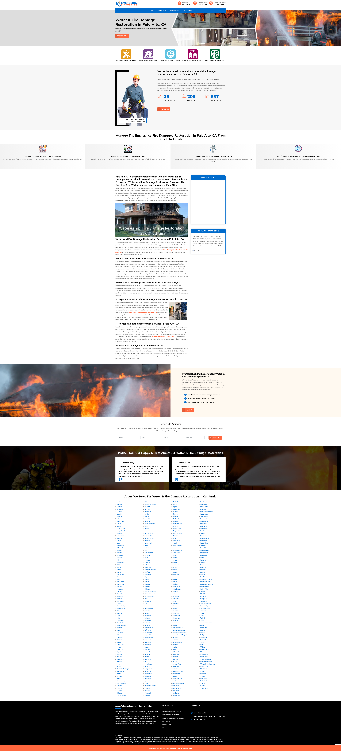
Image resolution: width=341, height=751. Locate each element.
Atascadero (120, 536)
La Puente (148, 620)
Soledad (202, 570)
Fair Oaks (147, 516)
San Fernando (176, 695)
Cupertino (120, 652)
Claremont (120, 628)
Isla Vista (147, 606)
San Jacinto (204, 507)
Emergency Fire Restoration (171, 711)
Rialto (174, 649)
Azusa (118, 543)
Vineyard (203, 640)
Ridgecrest (175, 654)
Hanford (147, 572)
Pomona (175, 620)
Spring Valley (204, 589)
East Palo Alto (121, 683)
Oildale (174, 567)
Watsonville (204, 654)
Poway (174, 625)
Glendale (147, 560)
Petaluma (175, 603)
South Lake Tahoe (206, 579)
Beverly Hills (120, 574)
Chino (118, 618)
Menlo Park (176, 502)
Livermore (148, 659)
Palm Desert (176, 586)
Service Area (174, 10)
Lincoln (147, 657)
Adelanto (119, 502)
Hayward (147, 577)
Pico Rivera (175, 606)
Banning (119, 550)
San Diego (175, 690)
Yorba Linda (203, 681)
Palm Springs (176, 589)
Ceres (118, 611)
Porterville (175, 623)
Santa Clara (203, 540)
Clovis (118, 630)
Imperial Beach (149, 596)
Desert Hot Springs (123, 669)
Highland (147, 586)
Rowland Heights (177, 671)
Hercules (147, 582)
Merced (174, 504)
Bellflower (120, 565)
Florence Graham (150, 524)
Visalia (202, 642)
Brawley (119, 577)
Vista (202, 644)
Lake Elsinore (149, 637)
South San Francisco (206, 584)
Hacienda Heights (150, 570)
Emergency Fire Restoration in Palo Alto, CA (192, 61)
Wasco (202, 652)
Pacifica (175, 584)
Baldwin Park (121, 548)
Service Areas (166, 724)
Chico (118, 615)
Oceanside (175, 565)
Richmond (175, 652)
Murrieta (175, 536)
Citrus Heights (121, 625)
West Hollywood (205, 659)
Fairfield (147, 519)
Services (161, 10)
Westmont (203, 669)
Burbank (119, 586)
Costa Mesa (120, 644)
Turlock (202, 618)
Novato (174, 557)
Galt (146, 550)
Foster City (148, 536)
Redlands (175, 640)
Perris (174, 601)
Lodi (146, 661)
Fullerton (147, 548)
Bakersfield (120, 545)
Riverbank (175, 657)
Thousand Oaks (205, 608)
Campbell (120, 596)
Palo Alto (175, 594)
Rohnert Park (176, 664)
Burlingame (120, 589)
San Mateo (203, 524)
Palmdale (175, 591)
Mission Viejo (176, 509)
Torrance (203, 611)
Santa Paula (204, 553)
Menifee (147, 695)
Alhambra (119, 507)
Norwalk (175, 555)
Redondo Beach (177, 642)
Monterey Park (177, 524)
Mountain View (177, 533)
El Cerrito (119, 693)
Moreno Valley (176, 528)
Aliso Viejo (120, 509)
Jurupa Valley (149, 608)
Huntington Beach (150, 591)
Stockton (203, 594)
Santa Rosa (203, 555)
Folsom (147, 528)
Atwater (119, 538)
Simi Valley (203, 567)
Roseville (175, 669)
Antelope (119, 516)
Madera (147, 683)
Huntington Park (150, 594)
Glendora (147, 562)
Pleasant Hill (176, 615)
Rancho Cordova (177, 628)
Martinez (147, 690)
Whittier (202, 671)
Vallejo (202, 635)
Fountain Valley (149, 538)
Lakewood (148, 642)
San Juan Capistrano (206, 511)
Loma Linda (148, 664)
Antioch (119, 519)
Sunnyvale (203, 599)
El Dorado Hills (121, 695)
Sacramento (176, 673)
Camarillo (119, 594)
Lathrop (147, 647)
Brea (118, 579)
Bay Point (120, 555)
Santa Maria (204, 548)
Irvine (146, 603)
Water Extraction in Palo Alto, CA (148, 60)
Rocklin (174, 661)
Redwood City (176, 644)
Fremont (147, 540)
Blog (163, 728)
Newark (174, 543)
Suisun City (203, 596)
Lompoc (147, 666)
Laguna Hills (148, 632)
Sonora (202, 574)
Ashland (119, 533)
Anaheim (119, 514)
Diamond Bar (121, 671)
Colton (119, 635)
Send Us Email (202, 5)
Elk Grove (147, 507)
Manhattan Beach (150, 686)
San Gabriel (203, 504)
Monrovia (175, 514)
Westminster (204, 666)
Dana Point (120, 659)
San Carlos (175, 686)
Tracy (202, 613)
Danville (119, 661)
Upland (202, 630)
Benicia (119, 570)
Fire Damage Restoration (170, 715)
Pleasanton (176, 618)
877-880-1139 (219, 5)
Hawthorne (148, 574)
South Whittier (204, 586)
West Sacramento (206, 661)
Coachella (120, 632)
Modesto (175, 511)
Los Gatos (148, 678)
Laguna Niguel (149, 635)
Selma (202, 565)
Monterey (175, 521)
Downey (119, 676)
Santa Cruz (203, 545)
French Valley (149, 543)
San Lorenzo (204, 516)
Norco (174, 548)
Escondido (148, 511)
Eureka (147, 514)
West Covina (204, 657)
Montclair (175, 516)
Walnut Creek (204, 649)
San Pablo (203, 526)
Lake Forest (148, 640)
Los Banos (148, 676)
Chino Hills (120, 620)
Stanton (202, 591)
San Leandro (204, 514)
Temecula (203, 601)
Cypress (119, 654)
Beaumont (120, 557)
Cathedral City (121, 608)
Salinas (174, 676)
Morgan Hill (175, 531)
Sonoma (202, 572)
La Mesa (147, 613)
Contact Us (188, 10)
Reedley (175, 647)
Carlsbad (119, 599)
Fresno (147, 545)
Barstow (119, 553)
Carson (119, 603)
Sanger (202, 533)
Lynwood (147, 681)
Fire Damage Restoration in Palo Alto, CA (215, 61)
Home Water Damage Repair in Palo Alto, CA (126, 61)
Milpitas (174, 507)
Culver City (120, 649)
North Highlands (177, 550)
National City (176, 540)
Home (151, 10)
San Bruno (175, 681)
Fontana (147, 531)
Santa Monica (204, 550)
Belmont (119, 567)
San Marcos (204, 521)
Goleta (147, 565)
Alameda (119, 504)
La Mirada (148, 615)
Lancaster (148, 644)
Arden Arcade (121, 528)
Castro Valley (121, 606)
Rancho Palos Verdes (179, 632)
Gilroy (146, 557)
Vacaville (203, 632)
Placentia (175, 611)
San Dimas (175, 693)
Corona (119, 642)
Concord (119, 640)
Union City (203, 628)
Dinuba (119, 673)
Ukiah (202, 625)
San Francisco (204, 502)
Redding (175, 637)
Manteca (147, 688)
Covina (119, 647)
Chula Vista (120, 623)
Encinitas (147, 509)
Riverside (175, 659)
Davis (118, 664)
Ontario (174, 570)
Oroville (174, 579)
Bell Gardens (121, 562)
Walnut (202, 647)
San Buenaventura (178, 683)
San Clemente (176, 688)
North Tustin (176, 553)
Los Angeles (148, 673)
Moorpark (175, 526)
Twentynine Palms (206, 623)
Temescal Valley (205, 603)
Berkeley (119, 572)
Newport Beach (177, 545)
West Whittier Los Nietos (208, 664)
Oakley (174, 562)
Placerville (175, 613)
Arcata (119, 526)
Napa (174, 538)
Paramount (175, 596)
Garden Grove (149, 553)
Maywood (148, 693)
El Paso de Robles (150, 504)
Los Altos (148, 671)
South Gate (203, 577)
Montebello (176, 519)
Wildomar (203, 673)
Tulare (202, 615)
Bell (118, 560)
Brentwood (120, 582)
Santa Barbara (204, 538)
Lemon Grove (149, 652)
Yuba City (203, 683)
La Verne (147, 625)
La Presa (147, 618)
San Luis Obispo (205, 519)
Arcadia (119, 524)
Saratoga (203, 560)
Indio (146, 599)
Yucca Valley (204, 688)
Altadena (119, 511)
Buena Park (120, 584)
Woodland (203, 678)
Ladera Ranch (149, 628)
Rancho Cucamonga (178, 630)
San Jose (203, 509)
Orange (174, 572)
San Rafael (203, 528)
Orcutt (174, 577)
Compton (119, 637)
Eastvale (119, 686)
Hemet (147, 579)
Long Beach (148, 669)
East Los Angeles (122, 681)
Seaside (202, 562)
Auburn (119, 540)
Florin (146, 526)
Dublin (119, 678)
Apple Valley (121, 521)
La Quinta (147, 623)
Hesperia (147, 584)
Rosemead (175, 666)
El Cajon (119, 688)
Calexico (119, 591)
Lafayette (148, 630)
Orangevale (175, 574)
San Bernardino (177, 678)
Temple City (204, 606)
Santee (202, 557)
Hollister (147, 589)
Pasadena (175, 599)
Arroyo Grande (121, 531)
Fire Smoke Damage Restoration (173, 718)
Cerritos (119, 613)
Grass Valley (148, 567)
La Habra (147, 611)
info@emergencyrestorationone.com (209, 716)
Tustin (202, 620)
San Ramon (203, 531)
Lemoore (147, 654)
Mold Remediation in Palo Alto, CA (170, 61)
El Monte (147, 502)
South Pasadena (205, 582)
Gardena (147, 555)
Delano (119, 666)
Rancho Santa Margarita (179, 635)
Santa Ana (203, 536)
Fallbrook (147, 521)
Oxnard (174, 582)
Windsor (202, 676)
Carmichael (120, 601)
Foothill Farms (149, 533)
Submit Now (216, 438)
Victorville (203, 637)
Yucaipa (202, 686)
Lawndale (148, 649)
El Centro (119, 690)
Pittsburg (175, 608)
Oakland (174, 560)
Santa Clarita (204, 543)
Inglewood (148, 601)
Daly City (119, 657)
